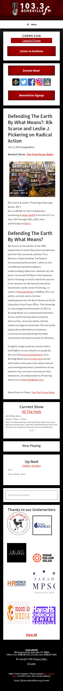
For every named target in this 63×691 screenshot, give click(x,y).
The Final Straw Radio (39, 154)
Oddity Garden (31, 466)
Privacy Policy (40, 659)
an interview (36, 358)
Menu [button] (34, 24)
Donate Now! (31, 70)
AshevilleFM (28, 215)
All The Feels (31, 411)
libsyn (27, 223)
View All (31, 635)
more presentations (32, 354)
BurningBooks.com (33, 379)
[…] (31, 429)
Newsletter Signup (31, 95)
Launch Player (31, 40)
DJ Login (31, 663)
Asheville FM (31, 8)
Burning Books (26, 291)
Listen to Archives (31, 51)
